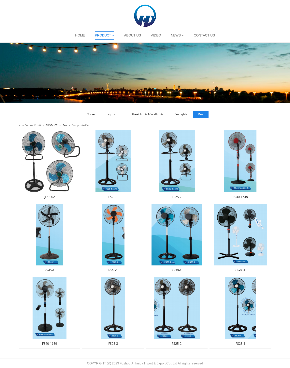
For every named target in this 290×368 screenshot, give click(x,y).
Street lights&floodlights (147, 114)
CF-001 (240, 270)
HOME (80, 35)
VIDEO (156, 35)
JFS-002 (49, 197)
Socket (91, 114)
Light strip (113, 114)
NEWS (176, 35)
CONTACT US (204, 35)
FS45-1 (49, 270)
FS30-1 (176, 270)
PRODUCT (103, 35)
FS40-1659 (49, 343)
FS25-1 (113, 197)
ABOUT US (132, 35)
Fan (200, 114)
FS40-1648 (240, 197)
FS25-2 (176, 197)
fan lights (181, 114)
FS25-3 (113, 343)
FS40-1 (113, 270)
